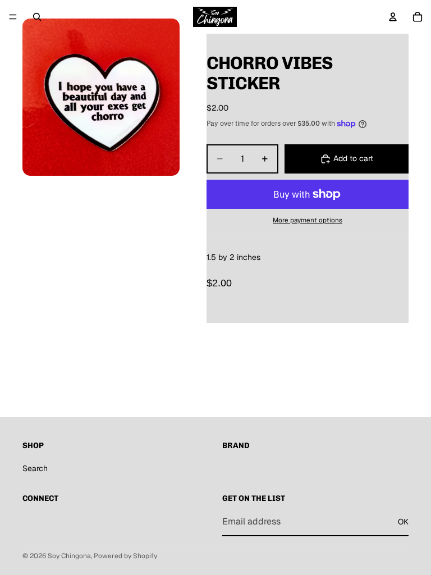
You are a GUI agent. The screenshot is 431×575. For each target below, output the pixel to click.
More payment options (307, 220)
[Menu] (13, 17)
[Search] (37, 16)
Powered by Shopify (125, 555)
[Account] (392, 16)
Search (35, 468)
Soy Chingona (69, 555)
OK (403, 521)
